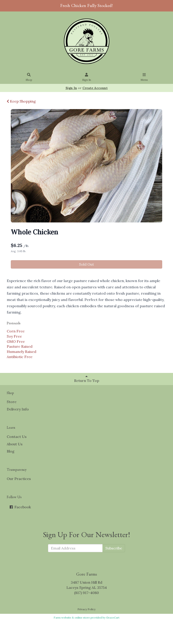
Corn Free (16, 331)
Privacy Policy (86, 609)
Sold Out (86, 264)
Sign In (86, 79)
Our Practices (19, 478)
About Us (15, 444)
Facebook (22, 507)
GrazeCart (112, 617)
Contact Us (17, 436)
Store (11, 401)
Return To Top (86, 380)
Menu (144, 79)
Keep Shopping (22, 101)
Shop (29, 79)
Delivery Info (18, 409)
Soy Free (14, 336)
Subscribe (113, 548)
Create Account (95, 88)
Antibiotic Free (19, 356)
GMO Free (16, 341)
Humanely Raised (21, 351)
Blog (10, 451)
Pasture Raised (19, 346)
